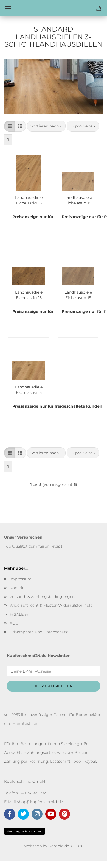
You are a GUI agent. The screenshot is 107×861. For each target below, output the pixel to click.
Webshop (33, 845)
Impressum (21, 578)
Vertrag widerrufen (25, 831)
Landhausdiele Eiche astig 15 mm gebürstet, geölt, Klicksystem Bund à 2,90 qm (28, 199)
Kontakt (17, 587)
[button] (9, 126)
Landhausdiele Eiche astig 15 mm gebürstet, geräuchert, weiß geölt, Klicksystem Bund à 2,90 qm (78, 294)
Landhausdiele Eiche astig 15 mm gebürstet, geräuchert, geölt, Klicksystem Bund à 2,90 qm (28, 294)
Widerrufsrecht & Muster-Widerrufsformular (52, 605)
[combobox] (46, 126)
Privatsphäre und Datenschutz (39, 631)
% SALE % (19, 614)
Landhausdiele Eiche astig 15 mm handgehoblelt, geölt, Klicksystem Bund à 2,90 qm (28, 389)
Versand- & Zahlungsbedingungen (42, 596)
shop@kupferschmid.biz (40, 801)
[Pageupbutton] (92, 852)
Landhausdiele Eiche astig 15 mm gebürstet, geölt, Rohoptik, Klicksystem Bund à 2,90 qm (78, 199)
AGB (14, 623)
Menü (8, 8)
